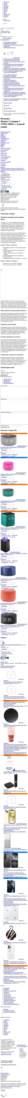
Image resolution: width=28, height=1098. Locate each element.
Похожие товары (5, 162)
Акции (5, 3)
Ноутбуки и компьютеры (10, 990)
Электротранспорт (19, 64)
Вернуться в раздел (5, 148)
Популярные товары (9, 1010)
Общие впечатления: (6, 412)
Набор (2, 151)
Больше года (7, 380)
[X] (8, 191)
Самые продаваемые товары (8, 666)
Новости (6, 8)
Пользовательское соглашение (8, 1064)
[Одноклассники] (3, 191)
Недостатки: (4, 399)
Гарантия (6, 7)
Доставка (6, 5)
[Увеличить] (14, 171)
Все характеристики (6, 177)
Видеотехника (16, 59)
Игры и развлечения (20, 69)
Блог (5, 12)
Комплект (3, 153)
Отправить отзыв (5, 427)
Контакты (6, 15)
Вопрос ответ (7, 14)
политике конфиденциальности (10, 1087)
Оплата (5, 4)
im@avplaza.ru (23, 1046)
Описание (3, 155)
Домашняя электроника (10, 1000)
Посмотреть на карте (6, 1054)
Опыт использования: (6, 376)
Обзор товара (4, 150)
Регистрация (7, 20)
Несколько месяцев (8, 383)
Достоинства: (4, 385)
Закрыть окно (4, 662)
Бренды (5, 10)
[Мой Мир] (6, 191)
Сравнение (14, 454)
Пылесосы (13, 47)
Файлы (2, 165)
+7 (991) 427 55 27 (5, 31)
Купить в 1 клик (6, 185)
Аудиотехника (16, 60)
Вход (5, 19)
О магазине (6, 1)
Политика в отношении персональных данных (7, 1061)
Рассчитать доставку (7, 187)
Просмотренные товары (7, 667)
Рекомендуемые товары (10, 1012)
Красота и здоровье (20, 68)
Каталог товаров (7, 38)
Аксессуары (4, 158)
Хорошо (3, 1090)
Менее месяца (7, 382)
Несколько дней (8, 379)
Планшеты (13, 43)
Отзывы (6, 16)
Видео (2, 167)
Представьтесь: (4, 425)
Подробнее (3, 453)
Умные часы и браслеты (10, 997)
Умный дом (16, 57)
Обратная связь (4, 1073)
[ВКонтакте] (1, 191)
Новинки (6, 1009)
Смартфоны (14, 42)
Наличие (3, 163)
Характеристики (5, 157)
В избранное (5, 456)
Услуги (5, 11)
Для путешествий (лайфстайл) (13, 71)
